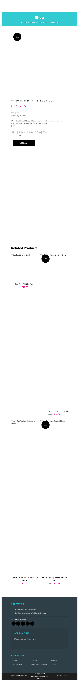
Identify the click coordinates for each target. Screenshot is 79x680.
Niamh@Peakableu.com (29, 609)
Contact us (53, 661)
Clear (19, 135)
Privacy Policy (62, 675)
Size (14, 132)
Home (23, 22)
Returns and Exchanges (39, 664)
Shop (29, 22)
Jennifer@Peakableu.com (37, 613)
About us (34, 661)
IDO (18, 113)
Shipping (53, 664)
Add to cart (24, 143)
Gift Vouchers (17, 664)
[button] (21, 132)
